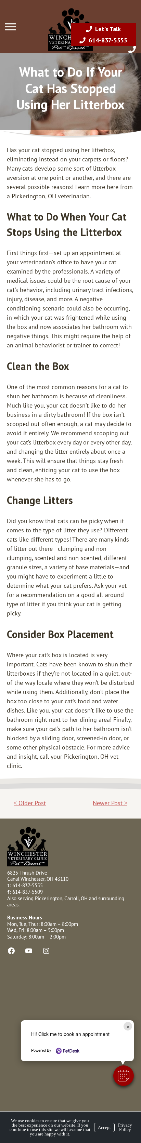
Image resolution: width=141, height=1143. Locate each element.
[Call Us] (132, 49)
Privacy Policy (125, 1127)
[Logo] (70, 49)
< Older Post (30, 803)
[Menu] (11, 27)
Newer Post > (110, 803)
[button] (123, 1075)
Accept (104, 1127)
